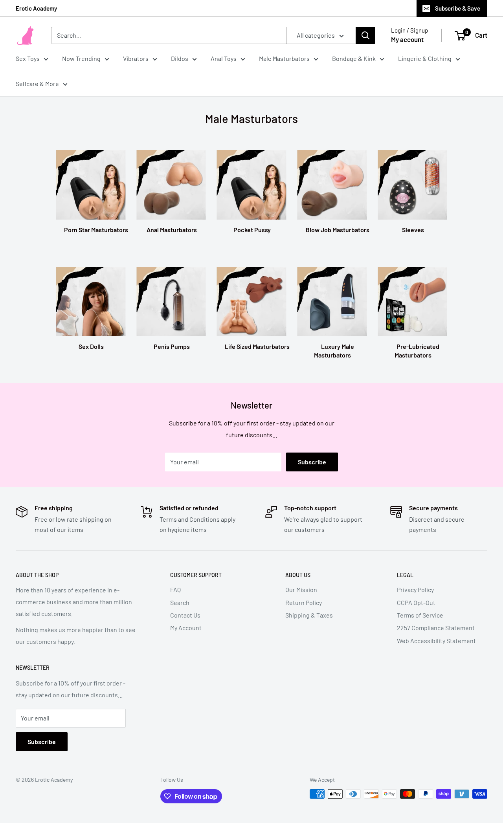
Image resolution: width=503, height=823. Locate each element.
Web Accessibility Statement (436, 640)
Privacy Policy (415, 589)
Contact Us (185, 615)
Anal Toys (224, 58)
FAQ (175, 589)
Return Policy (303, 602)
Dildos (179, 58)
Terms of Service (420, 615)
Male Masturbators (284, 58)
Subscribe (312, 462)
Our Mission (301, 589)
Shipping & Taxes (309, 615)
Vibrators (136, 58)
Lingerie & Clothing (425, 58)
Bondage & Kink (354, 58)
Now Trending (81, 58)
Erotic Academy (36, 8)
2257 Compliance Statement (436, 627)
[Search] (365, 35)
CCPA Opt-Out (416, 602)
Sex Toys (28, 58)
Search (179, 602)
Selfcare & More (37, 83)
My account (407, 39)
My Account (186, 627)
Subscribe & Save (457, 8)
